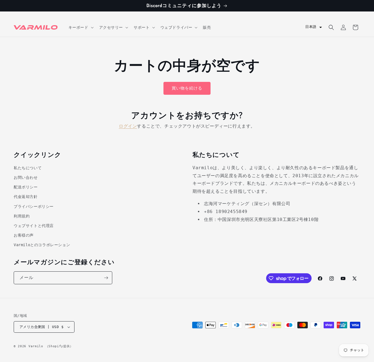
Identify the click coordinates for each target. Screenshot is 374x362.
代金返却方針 (26, 196)
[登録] (106, 277)
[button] (80, 27)
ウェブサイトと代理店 (34, 225)
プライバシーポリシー (34, 206)
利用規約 (22, 216)
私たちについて (28, 168)
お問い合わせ (26, 177)
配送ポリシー (26, 187)
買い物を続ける (187, 88)
